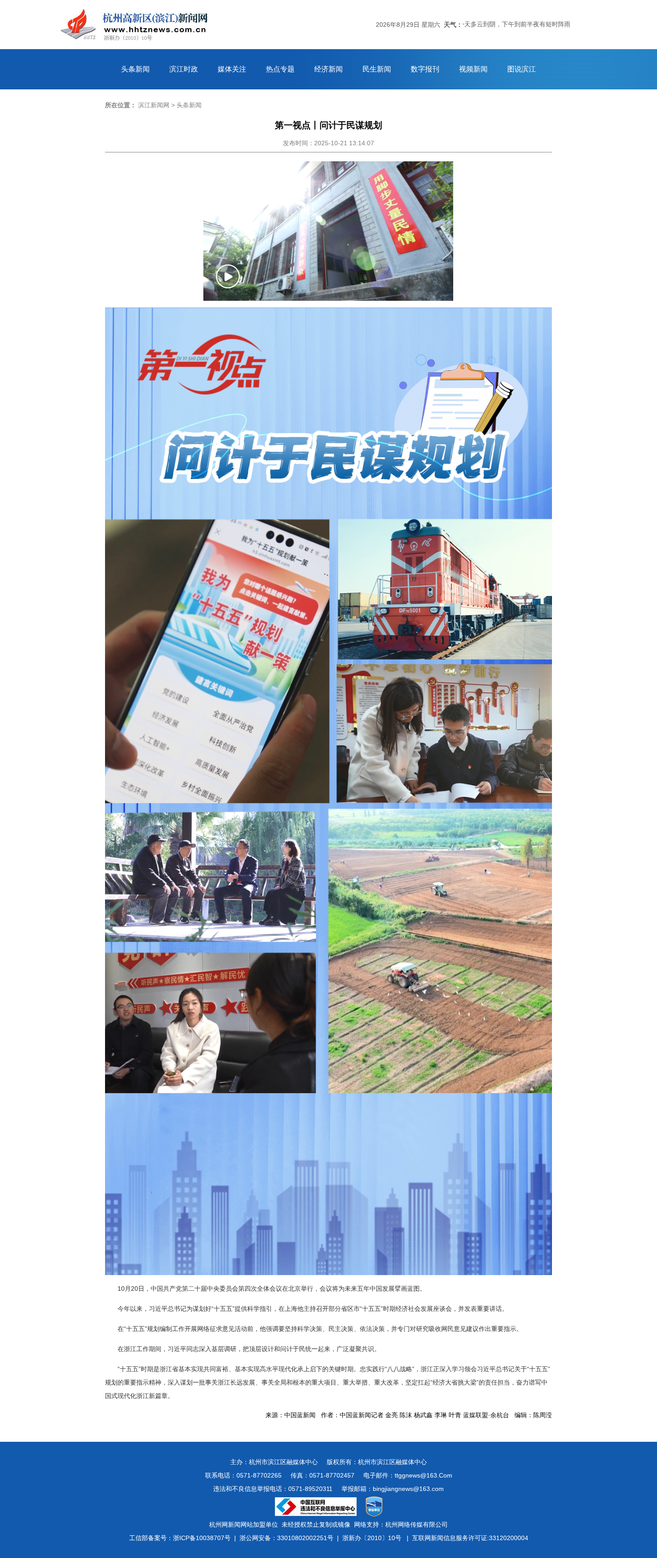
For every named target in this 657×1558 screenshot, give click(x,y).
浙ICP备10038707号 (202, 1537)
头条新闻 (135, 69)
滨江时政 (183, 69)
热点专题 (280, 69)
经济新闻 (328, 69)
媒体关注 (232, 69)
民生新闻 (376, 69)
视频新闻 (473, 69)
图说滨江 (521, 69)
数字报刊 (425, 69)
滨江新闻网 (153, 105)
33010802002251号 (305, 1537)
